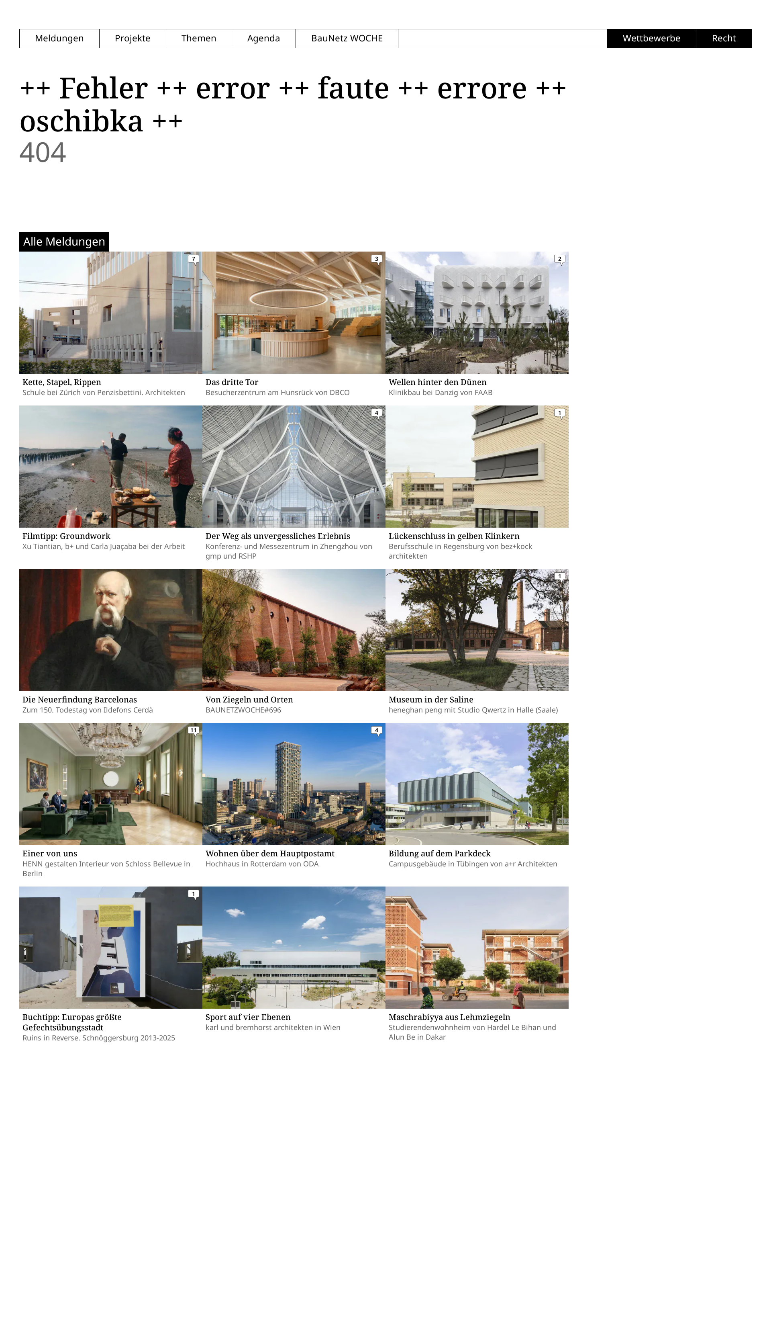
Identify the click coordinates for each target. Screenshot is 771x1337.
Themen (199, 38)
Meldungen (59, 38)
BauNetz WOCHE (347, 38)
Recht (724, 38)
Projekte (133, 38)
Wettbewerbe (652, 38)
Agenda (263, 38)
